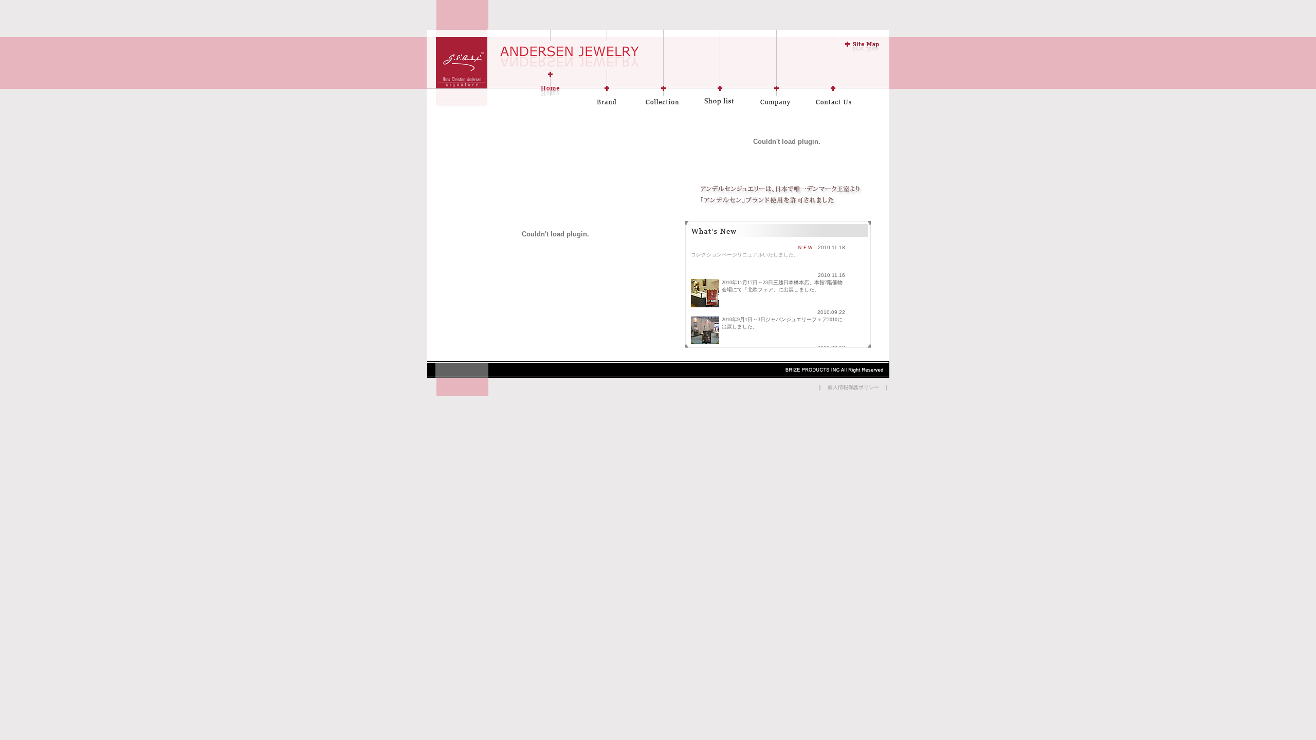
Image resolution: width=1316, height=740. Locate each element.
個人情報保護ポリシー (853, 387)
